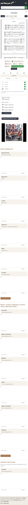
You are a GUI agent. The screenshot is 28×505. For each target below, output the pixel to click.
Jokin (3, 382)
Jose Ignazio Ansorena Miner (6, 154)
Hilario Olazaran (4, 226)
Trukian (3, 430)
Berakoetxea (5, 152)
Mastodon (6, 501)
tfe (1, 384)
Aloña (3, 200)
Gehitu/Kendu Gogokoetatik (26, 11)
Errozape (4, 176)
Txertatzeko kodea (7, 113)
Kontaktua (24, 497)
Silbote (15, 16)
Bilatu (26, 7)
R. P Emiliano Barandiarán (5, 274)
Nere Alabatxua (6, 334)
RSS (2, 503)
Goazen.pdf (6, 99)
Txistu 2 (11, 16)
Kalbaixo (4, 310)
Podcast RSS (6, 503)
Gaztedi (3, 272)
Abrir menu (25, 3)
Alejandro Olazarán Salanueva (12, 226)
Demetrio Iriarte (4, 202)
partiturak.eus (8, 3)
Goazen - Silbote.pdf (8, 109)
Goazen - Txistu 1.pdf (8, 104)
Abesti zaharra (6, 406)
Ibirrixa (3, 358)
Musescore (18, 497)
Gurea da (4, 224)
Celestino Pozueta (4, 250)
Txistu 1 (7, 16)
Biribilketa (8, 61)
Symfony (11, 497)
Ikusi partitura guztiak (5, 298)
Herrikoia (2, 178)
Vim (15, 497)
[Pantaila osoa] (26, 16)
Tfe (5, 499)
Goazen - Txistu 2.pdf (8, 107)
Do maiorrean (14, 68)
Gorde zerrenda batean (18, 66)
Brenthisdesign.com (17, 499)
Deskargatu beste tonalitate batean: (10, 118)
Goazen (2, 16)
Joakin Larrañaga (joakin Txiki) (18, 61)
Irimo (2, 248)
